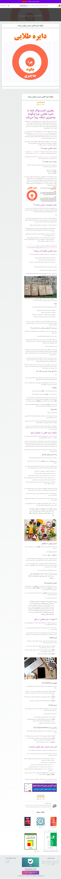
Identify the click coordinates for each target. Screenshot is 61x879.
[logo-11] (60, 6)
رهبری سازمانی (34, 15)
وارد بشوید (46, 831)
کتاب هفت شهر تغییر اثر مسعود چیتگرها (51, 851)
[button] (8, 5)
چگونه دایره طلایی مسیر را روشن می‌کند (25, 15)
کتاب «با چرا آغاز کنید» (36, 153)
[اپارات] (33, 869)
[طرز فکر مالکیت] (53, 817)
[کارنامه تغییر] (30, 833)
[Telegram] (28, 869)
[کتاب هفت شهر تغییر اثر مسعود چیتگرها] (50, 833)
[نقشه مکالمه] (40, 817)
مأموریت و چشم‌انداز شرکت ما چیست (40, 133)
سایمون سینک (32, 151)
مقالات (38, 15)
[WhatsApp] (35, 869)
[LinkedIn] (30, 869)
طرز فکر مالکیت (53, 827)
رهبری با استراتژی (27, 827)
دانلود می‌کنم (24, 1)
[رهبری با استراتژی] (27, 817)
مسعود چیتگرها (22, 875)
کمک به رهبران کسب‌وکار (46, 156)
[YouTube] (26, 869)
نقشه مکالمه (41, 827)
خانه (41, 15)
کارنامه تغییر (36, 851)
